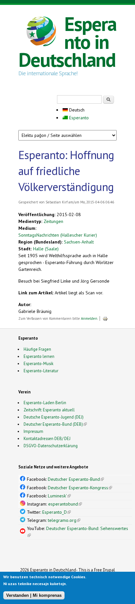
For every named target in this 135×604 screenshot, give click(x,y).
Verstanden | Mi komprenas (34, 595)
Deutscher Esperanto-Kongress (80, 488)
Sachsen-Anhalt (79, 242)
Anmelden (89, 318)
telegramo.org (64, 520)
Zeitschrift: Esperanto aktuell (49, 409)
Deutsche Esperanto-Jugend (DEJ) (54, 417)
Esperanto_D (56, 512)
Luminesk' (59, 496)
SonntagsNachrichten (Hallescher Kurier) (57, 235)
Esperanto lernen (39, 356)
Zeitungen (53, 221)
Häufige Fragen (37, 349)
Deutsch (76, 110)
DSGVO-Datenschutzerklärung (51, 445)
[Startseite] (41, 32)
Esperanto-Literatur (41, 370)
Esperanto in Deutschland (67, 41)
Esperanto (78, 118)
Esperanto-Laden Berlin (45, 402)
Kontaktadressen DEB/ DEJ (47, 438)
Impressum (33, 431)
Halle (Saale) (46, 249)
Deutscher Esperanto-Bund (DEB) (53, 424)
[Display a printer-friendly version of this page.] (105, 318)
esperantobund (65, 504)
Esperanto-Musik (38, 363)
